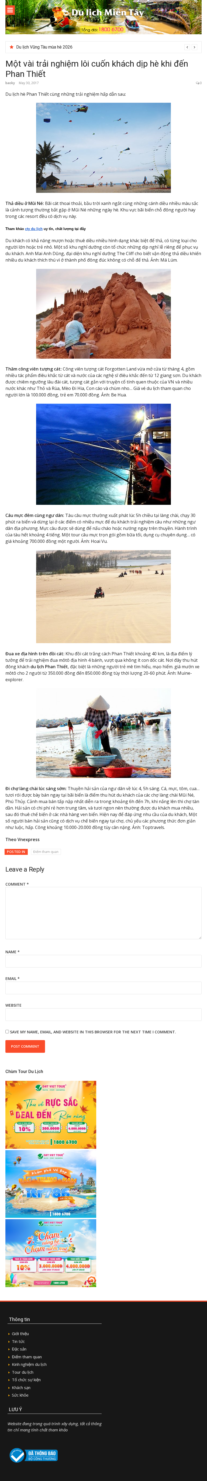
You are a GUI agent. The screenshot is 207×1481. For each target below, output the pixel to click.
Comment (17, 884)
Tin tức (19, 1341)
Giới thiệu (20, 1333)
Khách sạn (21, 1387)
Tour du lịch (22, 1372)
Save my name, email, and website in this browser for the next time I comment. (93, 1031)
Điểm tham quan (45, 851)
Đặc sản (19, 1349)
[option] (106, 47)
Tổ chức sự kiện (26, 1379)
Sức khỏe (20, 1395)
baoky (10, 83)
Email (12, 978)
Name (12, 951)
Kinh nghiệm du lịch (29, 1364)
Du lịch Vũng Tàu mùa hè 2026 (44, 47)
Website (13, 1005)
